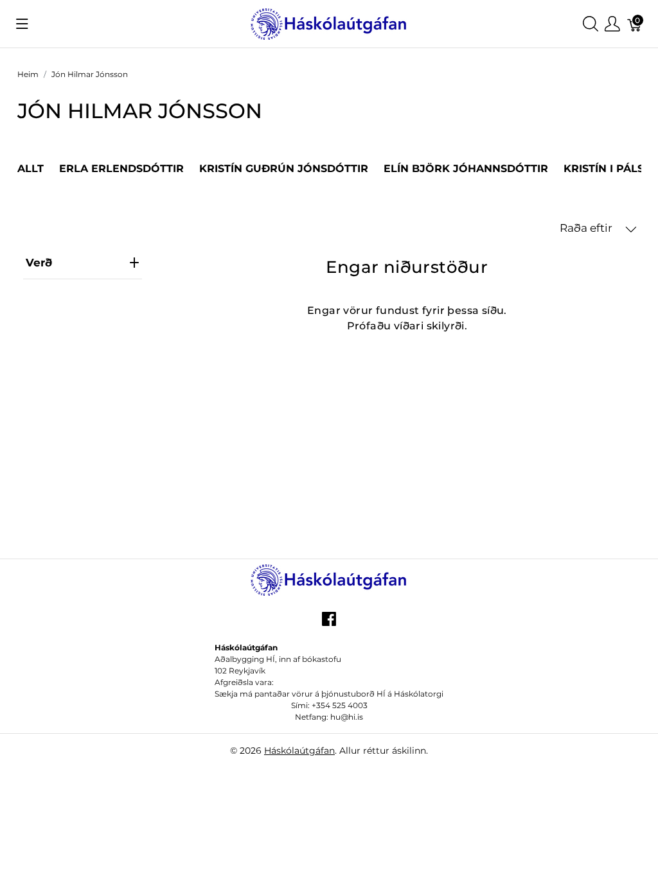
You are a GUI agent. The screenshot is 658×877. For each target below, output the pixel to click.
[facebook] (329, 624)
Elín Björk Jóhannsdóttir (466, 168)
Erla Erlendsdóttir (121, 168)
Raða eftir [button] (587, 227)
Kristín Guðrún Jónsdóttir (283, 168)
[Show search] (590, 24)
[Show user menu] (612, 24)
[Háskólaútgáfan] (329, 23)
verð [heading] (39, 262)
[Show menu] (22, 23)
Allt (30, 168)
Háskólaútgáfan (299, 750)
